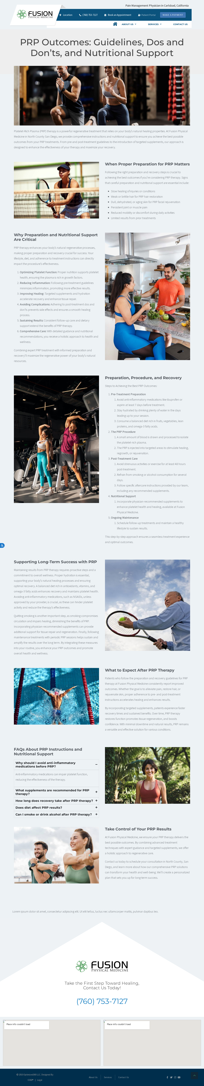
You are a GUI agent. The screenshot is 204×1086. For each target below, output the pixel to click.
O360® (30, 1080)
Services (153, 24)
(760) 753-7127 (102, 1001)
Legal (39, 1080)
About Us (127, 24)
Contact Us (180, 24)
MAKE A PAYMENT (173, 15)
